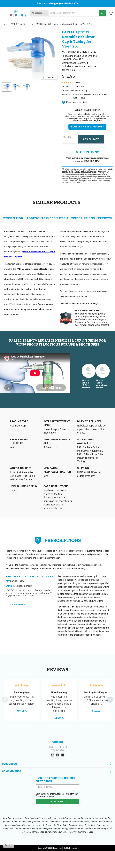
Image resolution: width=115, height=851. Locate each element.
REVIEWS (105, 218)
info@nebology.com (19, 586)
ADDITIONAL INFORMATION (47, 218)
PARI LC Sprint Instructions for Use (100, 384)
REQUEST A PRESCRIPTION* (87, 127)
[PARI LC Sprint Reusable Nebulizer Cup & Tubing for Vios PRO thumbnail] (6, 86)
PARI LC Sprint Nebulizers (22, 24)
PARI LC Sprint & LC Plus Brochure (86, 384)
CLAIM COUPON (57, 801)
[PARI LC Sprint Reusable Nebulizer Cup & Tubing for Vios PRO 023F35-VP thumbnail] (16, 86)
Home (5, 24)
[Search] (102, 13)
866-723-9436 (15, 581)
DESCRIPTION (13, 218)
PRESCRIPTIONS (83, 218)
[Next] (110, 700)
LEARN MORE (17, 604)
